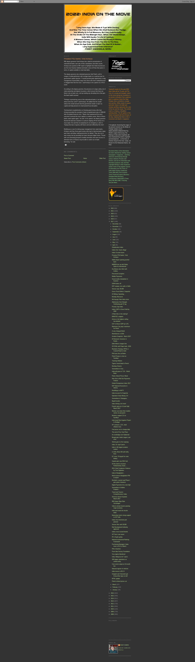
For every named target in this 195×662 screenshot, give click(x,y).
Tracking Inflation (117, 361)
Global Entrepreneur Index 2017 (121, 383)
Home (85, 158)
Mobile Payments (117, 276)
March (114, 584)
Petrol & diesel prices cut (119, 581)
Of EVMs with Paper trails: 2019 (121, 346)
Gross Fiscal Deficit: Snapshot (121, 291)
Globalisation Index (117, 247)
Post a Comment (69, 155)
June (114, 239)
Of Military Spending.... (119, 294)
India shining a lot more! (119, 403)
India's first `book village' (119, 250)
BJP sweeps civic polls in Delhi (121, 286)
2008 (112, 614)
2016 (112, 593)
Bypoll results (116, 401)
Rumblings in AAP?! (118, 390)
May (113, 242)
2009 (112, 611)
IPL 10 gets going (117, 537)
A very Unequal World (118, 331)
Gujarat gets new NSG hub (120, 461)
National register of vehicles (120, 568)
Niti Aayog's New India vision (120, 299)
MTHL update (116, 578)
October (115, 229)
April (113, 245)
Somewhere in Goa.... (118, 368)
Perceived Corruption (118, 273)
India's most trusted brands (120, 531)
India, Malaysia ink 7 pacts (120, 557)
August (114, 234)
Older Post (102, 158)
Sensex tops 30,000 (118, 289)
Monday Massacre (117, 296)
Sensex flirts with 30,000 (119, 524)
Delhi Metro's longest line (119, 343)
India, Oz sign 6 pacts (118, 444)
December (115, 224)
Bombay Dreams (117, 366)
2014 (112, 598)
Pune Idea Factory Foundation (121, 551)
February (115, 587)
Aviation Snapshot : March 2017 (121, 336)
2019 (112, 216)
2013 (112, 601)
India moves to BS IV (118, 571)
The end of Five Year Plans (120, 432)
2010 (112, 609)
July (113, 237)
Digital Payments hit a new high (121, 485)
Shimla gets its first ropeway (120, 442)
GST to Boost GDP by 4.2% (120, 324)
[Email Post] (66, 144)
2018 (112, 219)
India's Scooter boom (118, 252)
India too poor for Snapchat (120, 393)
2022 (112, 208)
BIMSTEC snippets (117, 316)
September (115, 232)
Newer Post (67, 158)
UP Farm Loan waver (118, 534)
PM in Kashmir (116, 549)
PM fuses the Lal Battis (119, 353)
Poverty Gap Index (117, 306)
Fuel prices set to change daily (121, 429)
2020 (112, 213)
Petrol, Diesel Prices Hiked (120, 376)
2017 (112, 221)
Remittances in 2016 (118, 333)
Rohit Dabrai (124, 645)
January (115, 590)
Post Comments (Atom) (79, 162)
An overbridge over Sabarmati (120, 434)
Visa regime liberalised (118, 554)
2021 (112, 211)
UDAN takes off (116, 283)
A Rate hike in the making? (120, 314)
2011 (112, 606)
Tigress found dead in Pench (120, 363)
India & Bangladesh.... (118, 473)
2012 (112, 603)
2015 (112, 596)
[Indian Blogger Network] (116, 200)
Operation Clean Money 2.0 (120, 395)
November (115, 226)
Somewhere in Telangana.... (120, 398)
